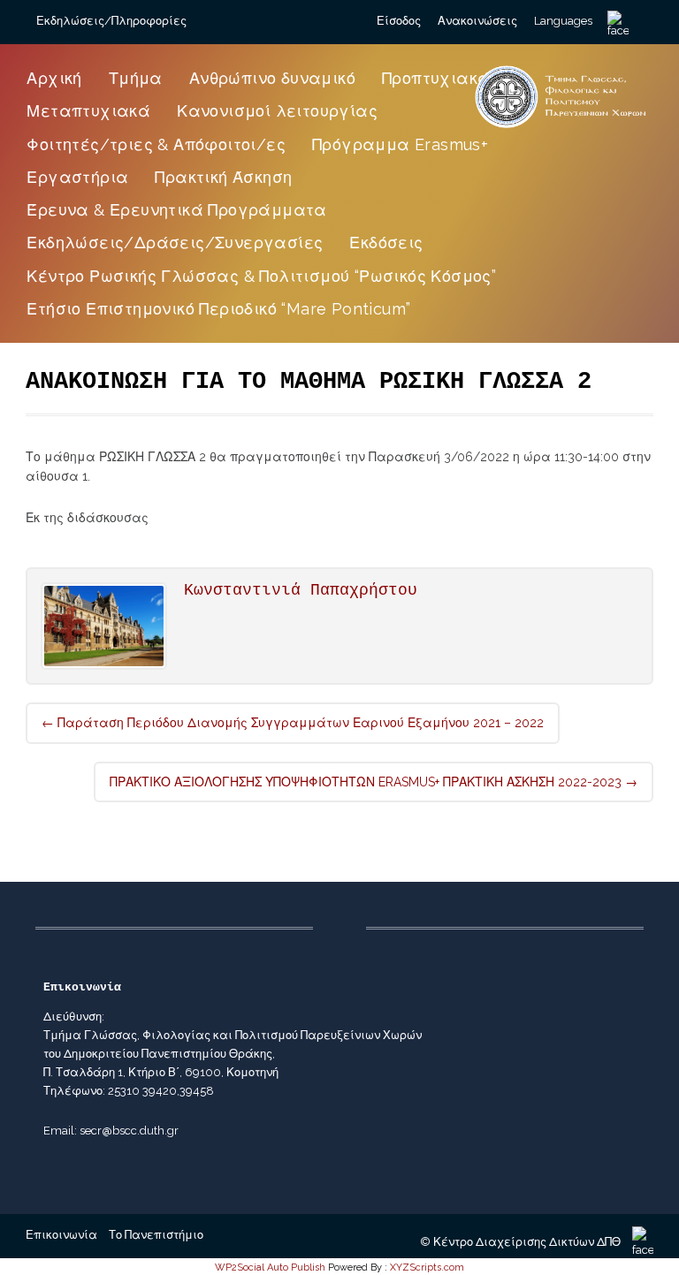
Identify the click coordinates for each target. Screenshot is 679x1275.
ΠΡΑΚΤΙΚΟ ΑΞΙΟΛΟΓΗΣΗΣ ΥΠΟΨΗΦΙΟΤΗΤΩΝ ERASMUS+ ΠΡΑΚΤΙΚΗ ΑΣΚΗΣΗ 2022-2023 (373, 782)
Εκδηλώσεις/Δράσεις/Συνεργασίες (175, 242)
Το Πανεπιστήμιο (156, 1234)
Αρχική (54, 78)
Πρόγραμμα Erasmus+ (400, 144)
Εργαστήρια (77, 177)
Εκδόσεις (386, 242)
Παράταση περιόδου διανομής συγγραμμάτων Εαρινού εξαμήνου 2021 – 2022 (293, 723)
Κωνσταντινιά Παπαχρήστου (300, 590)
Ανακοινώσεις (477, 21)
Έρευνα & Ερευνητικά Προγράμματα (176, 210)
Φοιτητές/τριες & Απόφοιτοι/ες (156, 144)
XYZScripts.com (427, 1267)
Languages (563, 21)
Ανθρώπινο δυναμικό (272, 78)
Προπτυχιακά (436, 78)
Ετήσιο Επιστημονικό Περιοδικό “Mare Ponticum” (218, 309)
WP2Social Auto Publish (270, 1267)
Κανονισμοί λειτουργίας (277, 111)
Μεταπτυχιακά (88, 111)
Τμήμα (136, 78)
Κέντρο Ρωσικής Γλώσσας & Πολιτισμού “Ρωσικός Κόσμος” (261, 276)
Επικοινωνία (61, 1234)
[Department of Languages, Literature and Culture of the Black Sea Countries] (561, 127)
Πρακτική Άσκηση (223, 177)
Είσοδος (399, 21)
